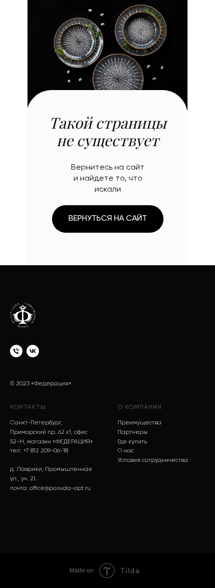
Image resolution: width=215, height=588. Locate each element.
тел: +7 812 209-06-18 (39, 451)
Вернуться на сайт (107, 219)
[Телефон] (16, 351)
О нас (126, 451)
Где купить (132, 442)
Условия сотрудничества (153, 460)
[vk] (32, 351)
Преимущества (140, 423)
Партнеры (133, 432)
